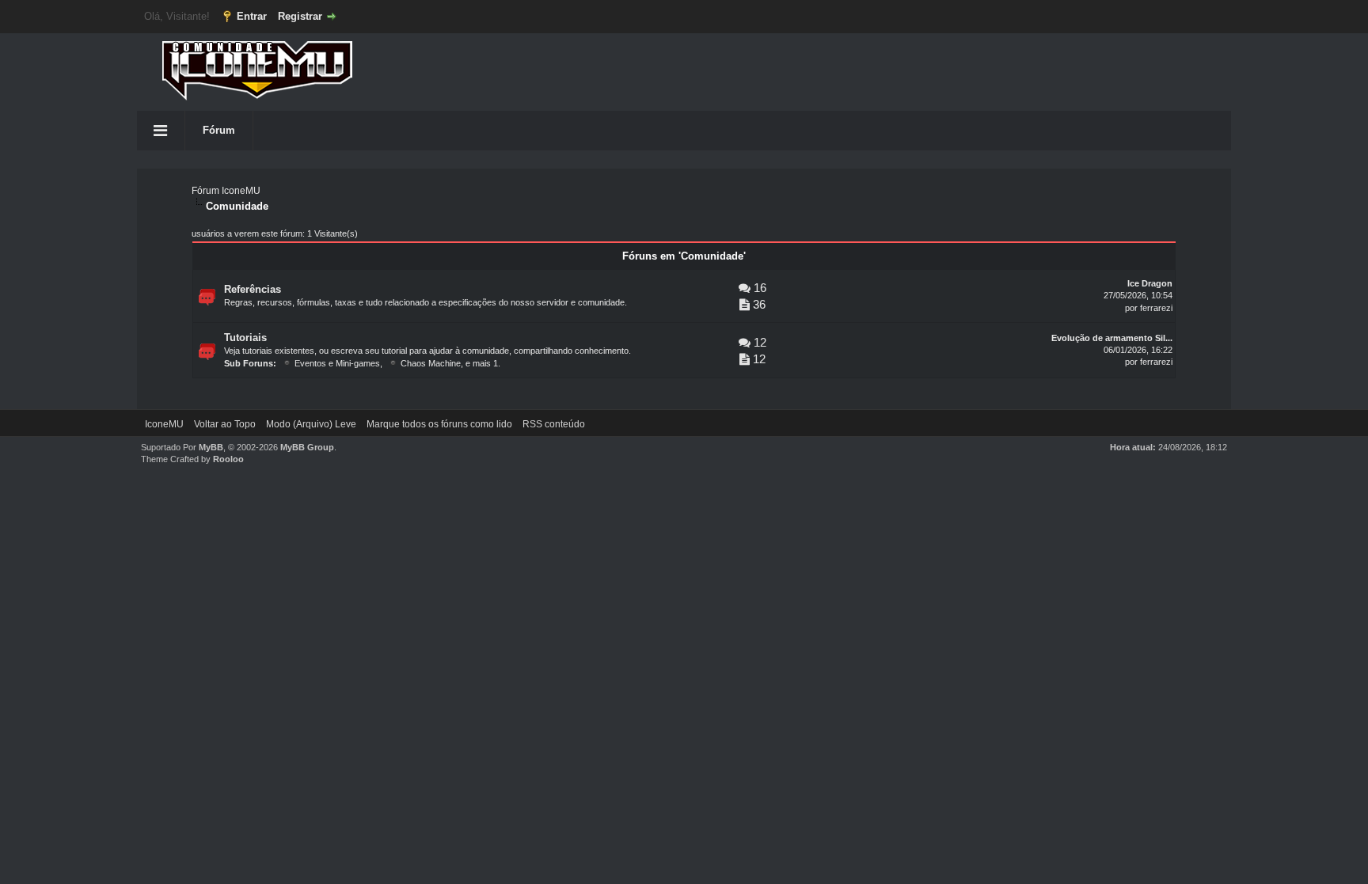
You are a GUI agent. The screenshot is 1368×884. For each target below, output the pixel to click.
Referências (252, 289)
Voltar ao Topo (225, 424)
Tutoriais (245, 337)
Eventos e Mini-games (337, 363)
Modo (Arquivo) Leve (311, 424)
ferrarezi (1156, 308)
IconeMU (164, 424)
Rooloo (228, 459)
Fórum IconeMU (226, 190)
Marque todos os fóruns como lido (439, 424)
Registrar (300, 16)
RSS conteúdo (553, 424)
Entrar (252, 16)
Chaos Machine (431, 363)
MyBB (211, 447)
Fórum (219, 130)
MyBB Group (307, 447)
